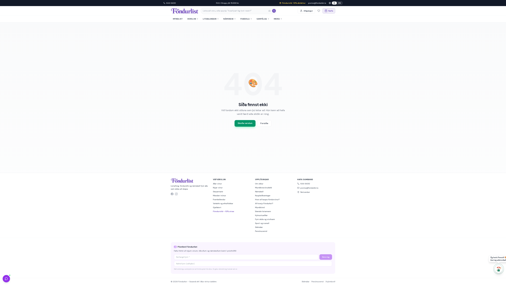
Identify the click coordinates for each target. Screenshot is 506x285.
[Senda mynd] (269, 11)
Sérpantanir (218, 191)
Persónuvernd (261, 231)
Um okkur (259, 183)
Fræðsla (245, 19)
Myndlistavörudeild (263, 187)
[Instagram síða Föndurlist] (176, 194)
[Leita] (274, 11)
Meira (277, 19)
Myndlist (178, 19)
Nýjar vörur (218, 187)
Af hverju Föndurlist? (264, 203)
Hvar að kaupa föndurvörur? (267, 199)
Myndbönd (260, 207)
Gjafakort (217, 207)
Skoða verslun (245, 123)
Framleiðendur (219, 199)
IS (334, 3)
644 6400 (171, 3)
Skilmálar (259, 227)
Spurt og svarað (262, 223)
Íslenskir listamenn (263, 211)
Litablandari (209, 19)
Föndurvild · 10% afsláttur (294, 3)
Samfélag (262, 19)
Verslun (191, 19)
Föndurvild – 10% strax (223, 211)
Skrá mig (325, 257)
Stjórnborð (330, 281)
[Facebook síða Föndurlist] (172, 194)
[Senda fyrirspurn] (6, 278)
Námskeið (228, 19)
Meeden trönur (219, 195)
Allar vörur (217, 183)
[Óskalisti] (318, 10)
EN (339, 3)
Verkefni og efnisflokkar (223, 203)
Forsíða (264, 123)
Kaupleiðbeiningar (262, 195)
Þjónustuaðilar (261, 215)
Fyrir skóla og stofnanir (265, 219)
